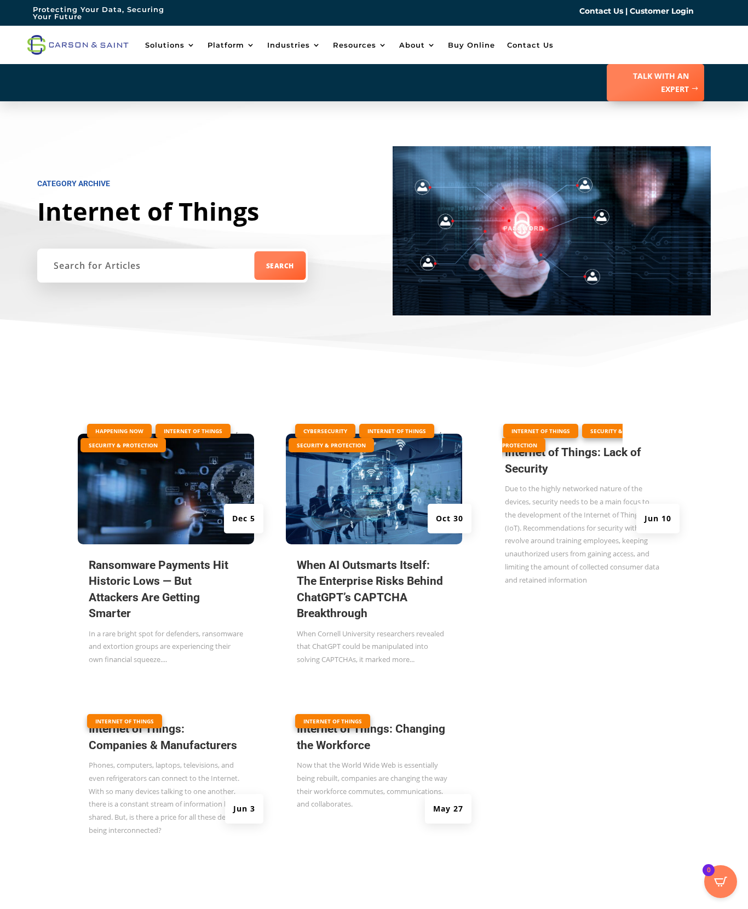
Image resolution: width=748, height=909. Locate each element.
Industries (288, 45)
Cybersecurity (325, 431)
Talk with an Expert (661, 82)
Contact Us (601, 11)
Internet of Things (193, 431)
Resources (354, 45)
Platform (226, 45)
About (412, 45)
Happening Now (119, 431)
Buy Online (471, 45)
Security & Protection (123, 445)
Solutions (165, 45)
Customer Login (662, 11)
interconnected (133, 830)
